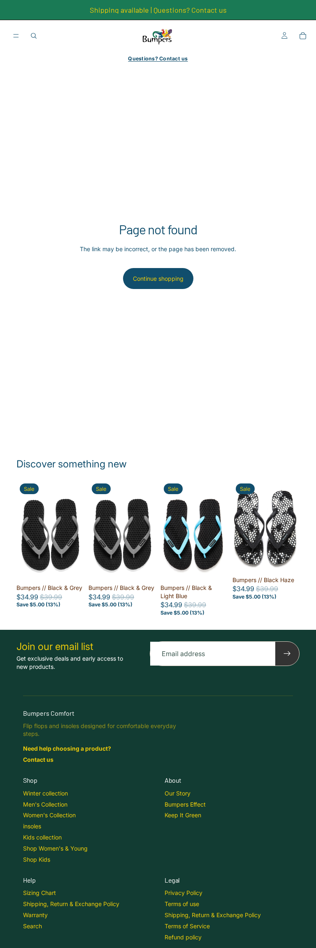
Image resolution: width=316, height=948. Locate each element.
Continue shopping (158, 278)
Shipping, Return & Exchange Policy (71, 903)
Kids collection (42, 837)
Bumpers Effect (185, 804)
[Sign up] (287, 653)
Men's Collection (45, 804)
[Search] (34, 36)
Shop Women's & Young (55, 848)
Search (32, 926)
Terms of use (182, 903)
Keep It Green (183, 815)
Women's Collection (49, 815)
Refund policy (183, 937)
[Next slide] (74, 530)
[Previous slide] (25, 530)
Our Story (178, 793)
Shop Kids (36, 859)
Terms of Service (187, 926)
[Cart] (303, 36)
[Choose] (70, 567)
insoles (32, 826)
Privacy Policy (183, 892)
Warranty (35, 914)
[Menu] (16, 35)
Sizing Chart (39, 892)
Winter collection (45, 793)
